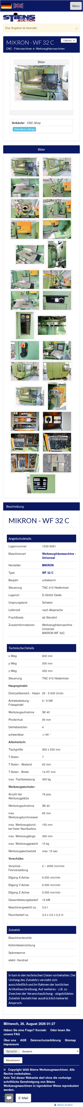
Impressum (11, 1044)
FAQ (17, 1034)
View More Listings (24, 129)
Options (67, 40)
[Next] (65, 85)
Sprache (11, 1051)
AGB (23, 1040)
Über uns (10, 1040)
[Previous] (17, 85)
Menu (76, 6)
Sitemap (70, 1040)
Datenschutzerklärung (45, 1040)
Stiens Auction (64, 1104)
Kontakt (40, 1030)
